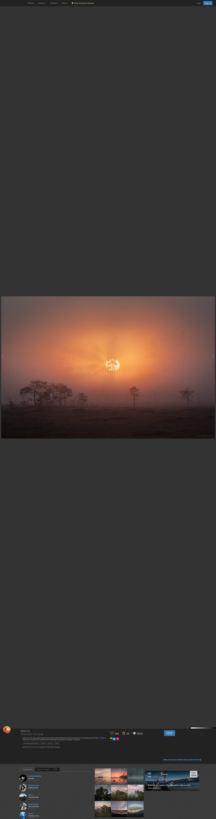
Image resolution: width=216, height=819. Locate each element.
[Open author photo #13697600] (119, 776)
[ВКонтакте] (114, 738)
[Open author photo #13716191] (103, 776)
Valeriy (30, 813)
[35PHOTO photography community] (13, 3)
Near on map (43, 769)
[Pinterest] (117, 738)
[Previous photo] (2, 356)
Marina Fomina (33, 804)
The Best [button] (54, 3)
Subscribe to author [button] (169, 733)
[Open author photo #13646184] (119, 809)
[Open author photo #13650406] (103, 809)
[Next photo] (213, 356)
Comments (27, 769)
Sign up (208, 3)
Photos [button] (31, 3)
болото (43, 743)
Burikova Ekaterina (34, 776)
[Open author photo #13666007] (103, 793)
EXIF (55, 769)
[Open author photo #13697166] (136, 776)
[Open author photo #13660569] (119, 793)
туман (57, 743)
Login (198, 3)
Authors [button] (41, 3)
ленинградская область (31, 743)
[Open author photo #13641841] (136, 809)
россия (50, 743)
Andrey (30, 795)
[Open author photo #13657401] (136, 793)
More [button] (64, 3)
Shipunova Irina (33, 785)
